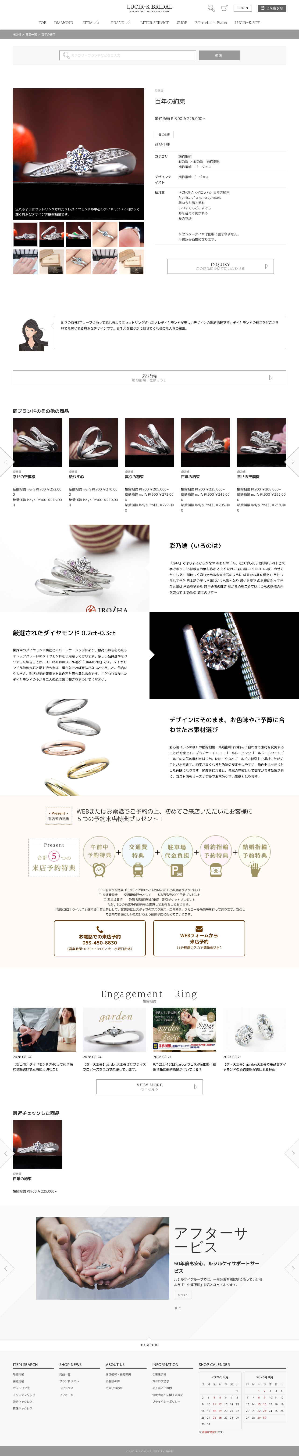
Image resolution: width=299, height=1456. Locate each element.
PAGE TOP (149, 1345)
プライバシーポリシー (166, 1402)
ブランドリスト (69, 1381)
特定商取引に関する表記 (167, 1395)
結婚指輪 (18, 1381)
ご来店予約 (274, 8)
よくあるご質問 (162, 1388)
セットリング (21, 1388)
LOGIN (242, 8)
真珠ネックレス (22, 1408)
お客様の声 (113, 1381)
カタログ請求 (160, 1381)
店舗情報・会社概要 (118, 1374)
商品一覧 (31, 34)
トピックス (66, 1388)
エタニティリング (24, 1395)
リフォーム (66, 1395)
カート (224, 8)
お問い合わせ (114, 1388)
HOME (17, 34)
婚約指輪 (18, 1374)
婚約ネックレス (22, 1402)
